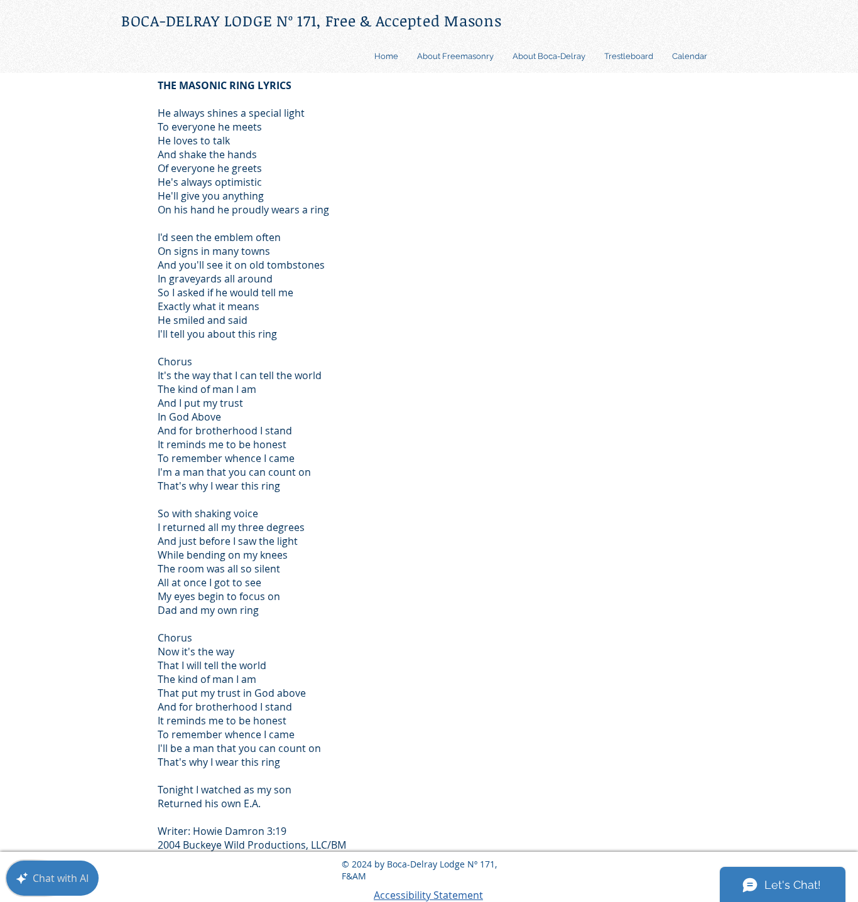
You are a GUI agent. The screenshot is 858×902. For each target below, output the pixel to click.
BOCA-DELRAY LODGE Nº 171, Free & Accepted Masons (311, 20)
